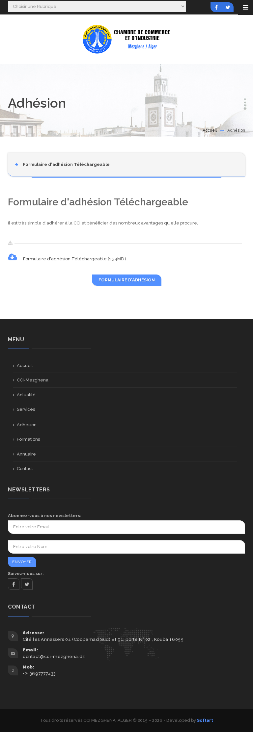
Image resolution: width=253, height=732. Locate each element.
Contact (25, 468)
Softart (205, 720)
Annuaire (26, 454)
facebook (13, 584)
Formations (28, 439)
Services (26, 409)
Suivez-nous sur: (26, 573)
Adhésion (27, 424)
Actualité (26, 394)
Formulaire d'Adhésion (126, 279)
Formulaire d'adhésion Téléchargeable (65, 258)
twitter (27, 584)
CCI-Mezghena (32, 380)
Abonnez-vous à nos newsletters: (44, 515)
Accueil (210, 130)
